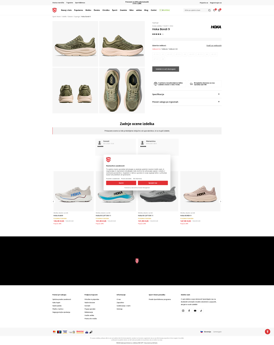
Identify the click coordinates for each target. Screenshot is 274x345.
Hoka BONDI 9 (185, 215)
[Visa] (65, 332)
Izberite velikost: (159, 45)
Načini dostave (90, 303)
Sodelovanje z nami (123, 306)
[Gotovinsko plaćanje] (91, 332)
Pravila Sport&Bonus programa (160, 299)
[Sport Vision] (54, 10)
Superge (77, 16)
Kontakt (87, 306)
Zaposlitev (120, 303)
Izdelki (64, 16)
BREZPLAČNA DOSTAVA (137, 2)
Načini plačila (56, 306)
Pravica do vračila (91, 319)
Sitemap (119, 309)
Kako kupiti (56, 303)
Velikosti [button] (165, 49)
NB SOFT (140, 343)
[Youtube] (195, 311)
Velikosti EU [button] (156, 49)
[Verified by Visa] (86, 332)
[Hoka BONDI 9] (200, 191)
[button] (72, 10)
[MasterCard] (54, 332)
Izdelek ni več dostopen (166, 69)
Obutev (70, 16)
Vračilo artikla (89, 315)
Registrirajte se (216, 3)
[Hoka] (216, 27)
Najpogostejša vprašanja (61, 312)
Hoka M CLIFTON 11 (103, 215)
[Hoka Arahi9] (74, 191)
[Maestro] (59, 332)
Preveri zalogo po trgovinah (165, 102)
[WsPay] (72, 332)
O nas (119, 299)
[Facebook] (189, 311)
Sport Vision (56, 16)
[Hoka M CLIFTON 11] (116, 191)
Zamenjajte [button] (217, 332)
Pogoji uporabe (90, 309)
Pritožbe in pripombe (92, 299)
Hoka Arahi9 (58, 215)
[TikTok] (201, 311)
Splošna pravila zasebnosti (61, 299)
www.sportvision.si (126, 343)
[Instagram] (183, 311)
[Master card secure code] (80, 332)
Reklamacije (89, 312)
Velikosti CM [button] (173, 49)
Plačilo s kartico (57, 309)
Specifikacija (158, 94)
